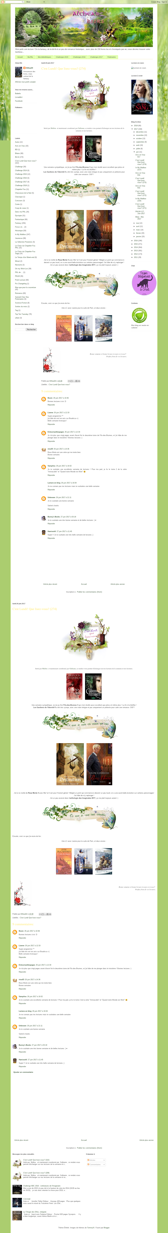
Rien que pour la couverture (25, 287)
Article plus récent (50, 584)
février (138, 233)
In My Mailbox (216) (140, 200)
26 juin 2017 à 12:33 (61, 413)
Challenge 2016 (21, 178)
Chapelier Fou (20, 189)
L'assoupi (26, 1199)
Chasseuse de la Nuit (23, 193)
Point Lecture (20, 280)
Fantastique (19, 219)
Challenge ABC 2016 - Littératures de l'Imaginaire (41, 1186)
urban (17, 318)
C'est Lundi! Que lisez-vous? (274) (140, 162)
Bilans (17, 153)
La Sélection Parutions (23, 242)
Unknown (51, 497)
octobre (139, 138)
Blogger (106, 1228)
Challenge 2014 (21, 170)
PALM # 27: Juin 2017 (140, 213)
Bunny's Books (54, 517)
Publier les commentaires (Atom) (89, 592)
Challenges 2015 (62, 57)
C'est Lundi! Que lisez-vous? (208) (36, 1173)
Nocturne (18, 265)
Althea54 (29, 68)
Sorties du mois (21, 306)
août (138, 145)
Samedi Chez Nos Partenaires (22, 298)
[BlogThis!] (71, 381)
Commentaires (95, 1165)
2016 (136, 241)
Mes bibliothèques (44, 57)
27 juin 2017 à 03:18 (68, 517)
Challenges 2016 (79, 57)
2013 (136, 251)
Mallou (53, 128)
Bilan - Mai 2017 (139, 218)
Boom (50, 398)
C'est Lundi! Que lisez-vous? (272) (140, 193)
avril (138, 226)
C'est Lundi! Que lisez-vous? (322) (36, 1160)
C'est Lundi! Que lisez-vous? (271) (140, 206)
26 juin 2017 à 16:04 (69, 483)
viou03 (50, 449)
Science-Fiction (21, 303)
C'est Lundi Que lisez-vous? (59, 385)
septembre (140, 142)
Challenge (19, 167)
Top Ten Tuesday (21, 314)
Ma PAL (30, 57)
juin (137, 152)
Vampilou (51, 466)
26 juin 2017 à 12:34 (72, 432)
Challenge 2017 (21, 182)
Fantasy (18, 223)
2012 (136, 254)
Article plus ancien (118, 584)
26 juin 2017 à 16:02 (64, 466)
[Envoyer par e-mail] (69, 381)
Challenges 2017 (96, 57)
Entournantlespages (56, 432)
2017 (136, 129)
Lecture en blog (54, 483)
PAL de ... (19, 272)
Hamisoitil (52, 531)
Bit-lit (17, 157)
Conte (17, 204)
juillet (138, 149)
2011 (136, 257)
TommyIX (90, 1228)
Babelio (18, 93)
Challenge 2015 (21, 174)
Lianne (50, 413)
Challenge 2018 (21, 185)
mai (137, 223)
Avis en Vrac (20, 146)
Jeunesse (18, 238)
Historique (19, 231)
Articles (92, 1160)
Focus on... (19, 227)
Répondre (51, 405)
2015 (136, 244)
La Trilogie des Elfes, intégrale (34, 1212)
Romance (18, 293)
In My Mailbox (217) (140, 169)
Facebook (19, 101)
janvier (139, 236)
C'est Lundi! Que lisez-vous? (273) (140, 180)
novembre (140, 135)
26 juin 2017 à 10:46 (61, 398)
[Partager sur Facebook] (76, 381)
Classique (19, 197)
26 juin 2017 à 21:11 (63, 497)
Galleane (81, 128)
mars (138, 230)
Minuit (17, 261)
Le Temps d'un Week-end (24, 257)
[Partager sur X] (74, 381)
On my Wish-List (21, 269)
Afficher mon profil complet (25, 82)
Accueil (20, 57)
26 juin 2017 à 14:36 (61, 449)
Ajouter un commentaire (23, 1072)
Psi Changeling (21, 284)
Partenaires (111, 57)
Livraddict (18, 97)
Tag (16, 310)
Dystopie (18, 216)
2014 (136, 247)
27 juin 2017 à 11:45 (64, 531)
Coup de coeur (20, 208)
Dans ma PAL (20, 212)
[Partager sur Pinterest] (79, 381)
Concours (18, 201)
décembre (140, 132)
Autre (17, 142)
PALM (17, 276)
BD (16, 150)
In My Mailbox (20, 234)
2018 (136, 126)
